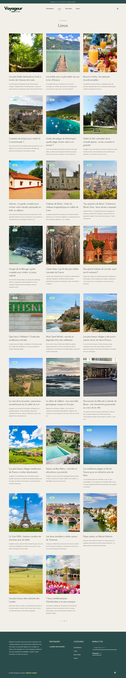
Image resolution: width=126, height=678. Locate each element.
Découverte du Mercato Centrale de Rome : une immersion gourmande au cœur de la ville (100, 404)
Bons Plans (68, 8)
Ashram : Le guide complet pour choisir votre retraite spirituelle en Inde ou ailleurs (25, 207)
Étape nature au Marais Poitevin (97, 536)
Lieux (59, 8)
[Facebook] (115, 673)
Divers (78, 8)
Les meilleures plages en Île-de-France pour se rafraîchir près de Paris (98, 472)
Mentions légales (31, 673)
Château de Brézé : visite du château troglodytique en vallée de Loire (62, 207)
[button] (117, 8)
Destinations (50, 8)
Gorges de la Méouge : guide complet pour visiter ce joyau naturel (22, 272)
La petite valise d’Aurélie (57, 646)
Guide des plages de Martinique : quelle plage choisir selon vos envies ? (61, 141)
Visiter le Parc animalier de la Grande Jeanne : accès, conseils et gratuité (98, 141)
